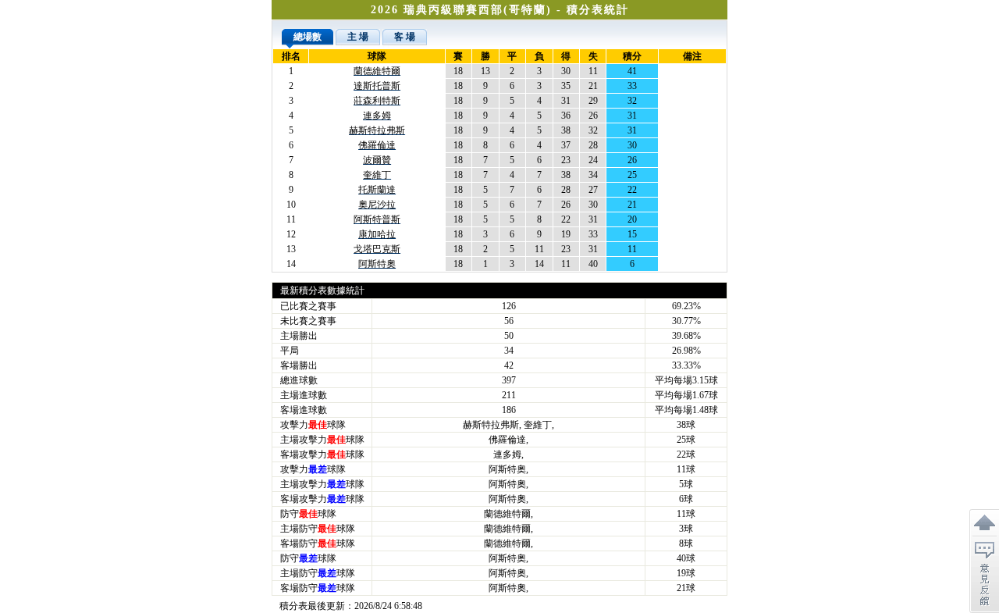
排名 (291, 56)
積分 (632, 56)
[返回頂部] (984, 523)
